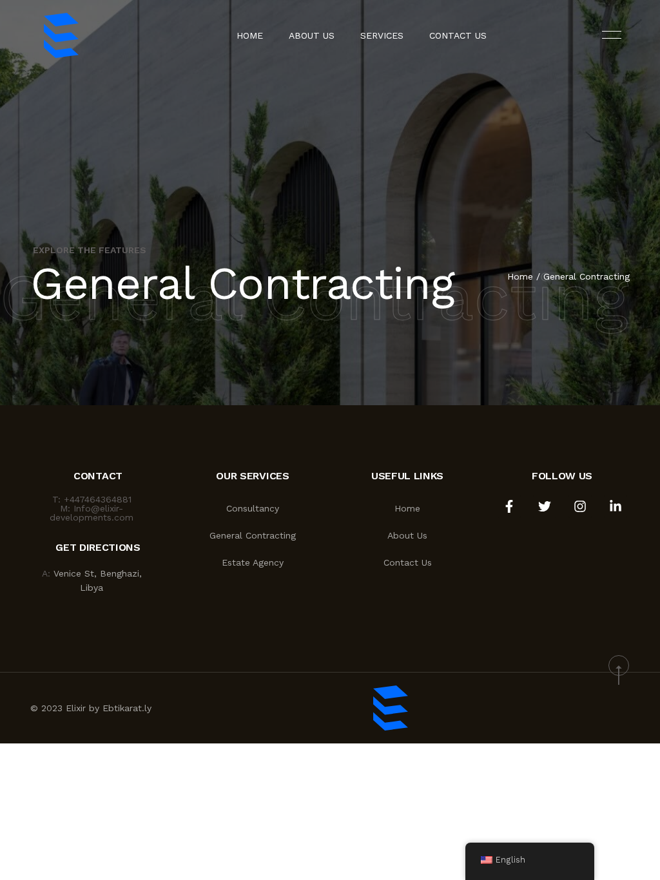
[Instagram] (580, 506)
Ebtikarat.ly (126, 708)
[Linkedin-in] (615, 506)
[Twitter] (544, 506)
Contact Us (458, 35)
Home (250, 35)
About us (312, 35)
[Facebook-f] (509, 506)
